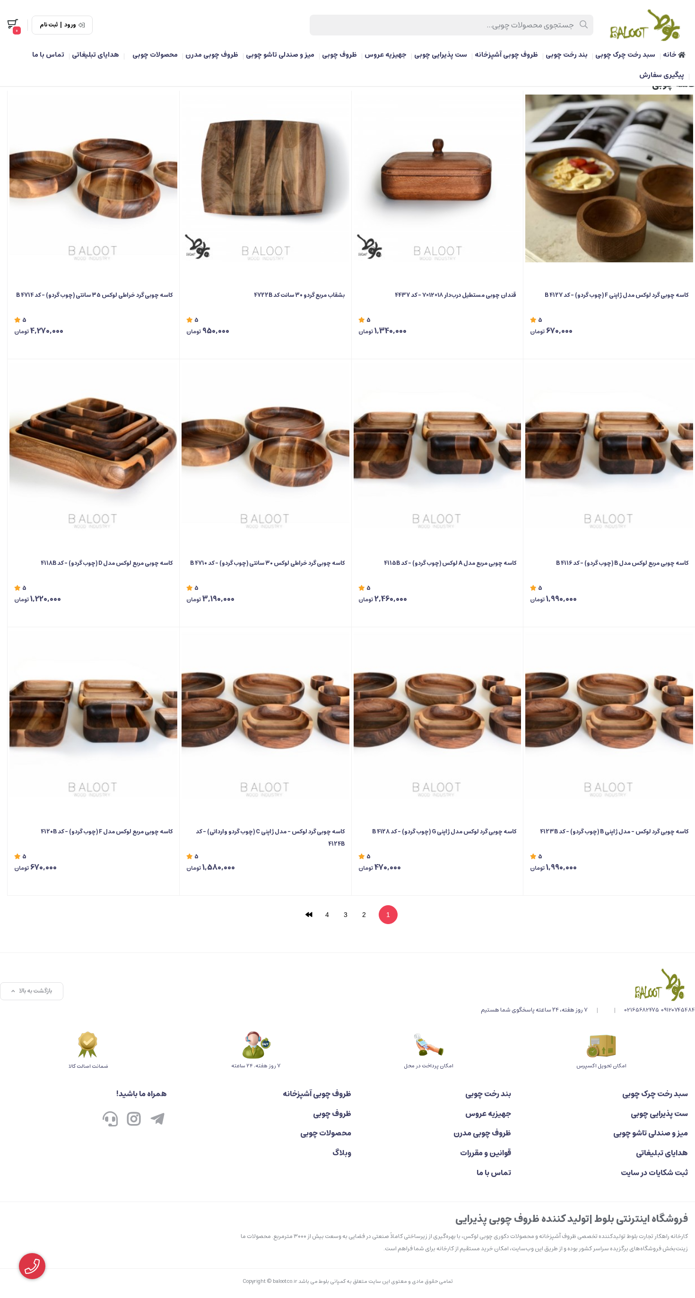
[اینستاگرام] (133, 1120)
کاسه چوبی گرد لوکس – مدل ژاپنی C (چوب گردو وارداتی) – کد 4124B (270, 838)
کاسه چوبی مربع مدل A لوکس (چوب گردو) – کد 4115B (450, 563)
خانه (670, 55)
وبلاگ (341, 1153)
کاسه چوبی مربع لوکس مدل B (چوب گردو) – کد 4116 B (622, 563)
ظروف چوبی (339, 55)
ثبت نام (49, 25)
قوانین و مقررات (485, 1153)
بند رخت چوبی (567, 55)
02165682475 (642, 1010)
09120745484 (678, 1010)
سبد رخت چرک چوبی (625, 55)
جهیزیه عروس (386, 55)
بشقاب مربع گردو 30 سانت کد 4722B (299, 295)
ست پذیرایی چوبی (440, 55)
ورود (70, 25)
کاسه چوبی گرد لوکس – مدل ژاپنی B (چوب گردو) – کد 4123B (614, 832)
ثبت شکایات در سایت (654, 1172)
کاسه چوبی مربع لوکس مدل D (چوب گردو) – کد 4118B (107, 563)
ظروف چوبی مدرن (211, 55)
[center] (584, 25)
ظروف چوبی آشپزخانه (506, 55)
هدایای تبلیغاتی (95, 55)
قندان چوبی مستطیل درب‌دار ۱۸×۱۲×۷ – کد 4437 (455, 295)
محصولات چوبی (155, 55)
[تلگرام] (157, 1120)
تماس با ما (48, 55)
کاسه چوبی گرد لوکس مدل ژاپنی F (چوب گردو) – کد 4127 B (616, 295)
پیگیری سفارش (661, 75)
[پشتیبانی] (110, 1120)
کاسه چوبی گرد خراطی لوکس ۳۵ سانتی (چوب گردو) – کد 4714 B (94, 295)
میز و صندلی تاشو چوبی (280, 55)
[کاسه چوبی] (588, 984)
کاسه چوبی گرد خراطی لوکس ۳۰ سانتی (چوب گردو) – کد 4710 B (267, 563)
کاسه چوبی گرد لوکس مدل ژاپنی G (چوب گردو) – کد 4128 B (444, 832)
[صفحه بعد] (308, 914)
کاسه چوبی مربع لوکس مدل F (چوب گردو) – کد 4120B (107, 832)
